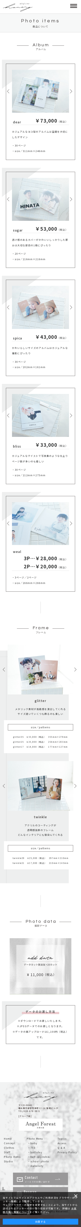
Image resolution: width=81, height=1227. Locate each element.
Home (8, 1138)
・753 (31, 1147)
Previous (9, 91)
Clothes (9, 1147)
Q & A (61, 1147)
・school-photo (38, 1161)
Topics (62, 1138)
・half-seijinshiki (39, 1156)
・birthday (35, 1152)
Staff (7, 1152)
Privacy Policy (67, 1152)
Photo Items (12, 1156)
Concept (9, 1143)
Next (72, 91)
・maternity (35, 1165)
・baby (32, 1143)
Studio (8, 1161)
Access (62, 1143)
